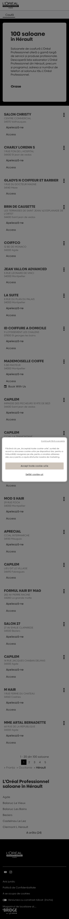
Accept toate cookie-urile (34, 466)
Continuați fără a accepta (53, 441)
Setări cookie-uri (34, 474)
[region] (34, 459)
